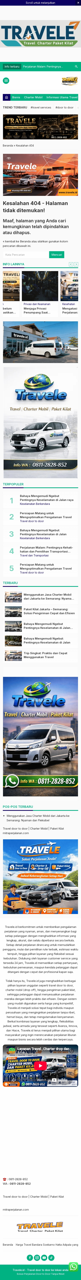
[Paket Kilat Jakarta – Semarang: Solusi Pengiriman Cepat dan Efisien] (13, 611)
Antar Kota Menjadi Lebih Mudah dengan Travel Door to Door (58, 312)
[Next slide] (76, 264)
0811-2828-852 (18, 1179)
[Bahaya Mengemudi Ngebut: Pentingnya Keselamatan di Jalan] (13, 641)
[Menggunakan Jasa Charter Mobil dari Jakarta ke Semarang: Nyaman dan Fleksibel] (13, 597)
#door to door (64, 107)
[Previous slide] (71, 264)
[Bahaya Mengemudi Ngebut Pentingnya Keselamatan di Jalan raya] (13, 626)
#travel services (41, 107)
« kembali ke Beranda (17, 241)
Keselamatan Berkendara (35, 504)
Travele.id (11, 927)
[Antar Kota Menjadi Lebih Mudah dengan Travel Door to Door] (60, 286)
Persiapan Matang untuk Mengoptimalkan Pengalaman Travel (21, 312)
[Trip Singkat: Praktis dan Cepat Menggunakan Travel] (13, 655)
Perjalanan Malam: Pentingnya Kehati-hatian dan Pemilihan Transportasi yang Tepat (46, 551)
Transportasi (51, 304)
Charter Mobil (33, 97)
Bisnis (16, 97)
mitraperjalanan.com (16, 833)
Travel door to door (17, 304)
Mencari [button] (56, 254)
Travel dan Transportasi (34, 555)
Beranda (8, 1244)
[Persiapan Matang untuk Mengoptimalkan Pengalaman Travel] (21, 286)
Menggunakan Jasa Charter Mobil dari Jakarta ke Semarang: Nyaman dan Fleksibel (48, 598)
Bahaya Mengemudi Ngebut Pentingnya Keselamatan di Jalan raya (47, 628)
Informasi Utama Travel (62, 97)
